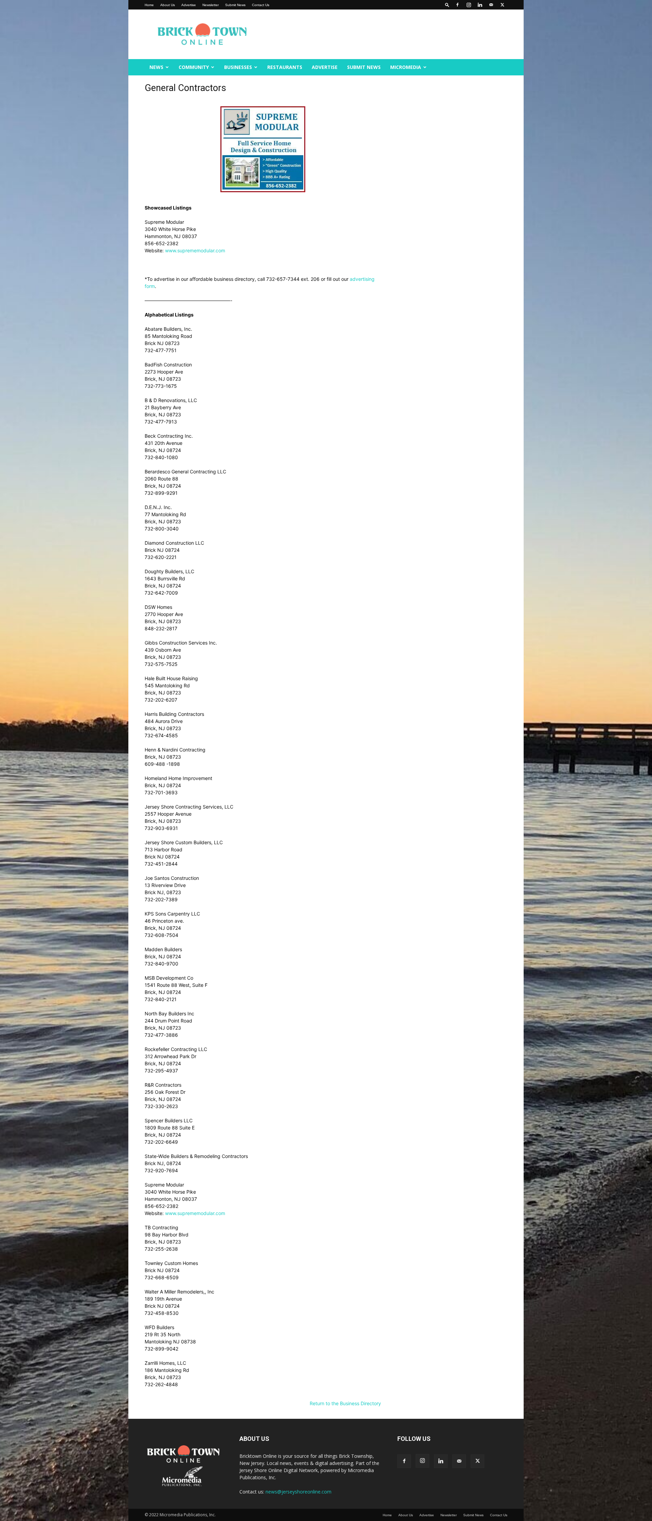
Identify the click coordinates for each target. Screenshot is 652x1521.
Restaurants (284, 67)
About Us (167, 5)
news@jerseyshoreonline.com (298, 1491)
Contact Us (260, 5)
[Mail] (491, 5)
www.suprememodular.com (195, 250)
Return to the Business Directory (345, 1403)
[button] (447, 4)
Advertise (188, 5)
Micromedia (405, 67)
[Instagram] (469, 5)
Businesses (238, 67)
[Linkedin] (480, 5)
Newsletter (210, 5)
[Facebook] (457, 5)
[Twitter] (502, 5)
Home (149, 5)
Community (194, 67)
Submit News (235, 5)
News (156, 67)
